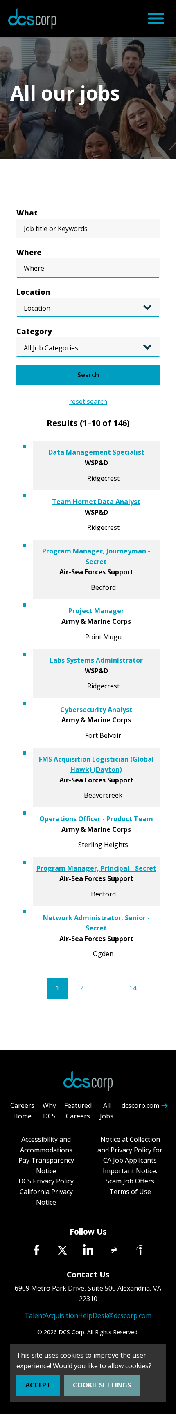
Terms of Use (130, 1191)
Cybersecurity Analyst (96, 709)
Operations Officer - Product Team (96, 818)
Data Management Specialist (96, 452)
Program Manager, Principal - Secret (96, 868)
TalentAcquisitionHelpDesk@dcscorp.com (88, 1315)
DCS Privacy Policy (46, 1180)
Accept (38, 1384)
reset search (88, 401)
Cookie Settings (102, 1384)
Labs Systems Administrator (96, 660)
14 (132, 988)
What (27, 212)
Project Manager (96, 610)
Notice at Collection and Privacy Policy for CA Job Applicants (129, 1150)
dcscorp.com (140, 1105)
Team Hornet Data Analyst (96, 501)
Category (34, 331)
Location (33, 292)
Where (28, 252)
